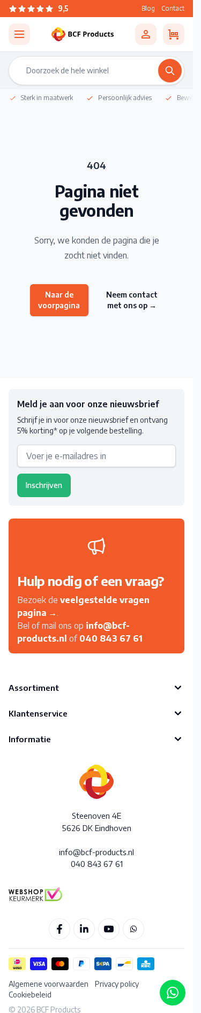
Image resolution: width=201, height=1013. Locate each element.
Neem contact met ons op (132, 300)
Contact (172, 8)
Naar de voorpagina (59, 300)
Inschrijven (44, 485)
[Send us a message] (172, 993)
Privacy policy (117, 983)
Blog (148, 8)
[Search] (170, 70)
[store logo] (82, 34)
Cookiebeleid (30, 994)
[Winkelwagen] (173, 34)
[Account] (146, 34)
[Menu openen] (19, 34)
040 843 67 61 (111, 638)
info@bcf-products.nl (96, 852)
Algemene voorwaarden (48, 983)
